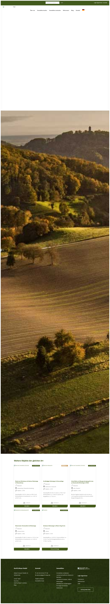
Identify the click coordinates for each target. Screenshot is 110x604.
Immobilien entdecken (62, 573)
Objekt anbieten (39, 578)
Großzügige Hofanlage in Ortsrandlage (53, 481)
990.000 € (26, 549)
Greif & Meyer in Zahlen (20, 583)
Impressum (81, 579)
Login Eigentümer (98, 2)
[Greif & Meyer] (13, 10)
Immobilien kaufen (42, 10)
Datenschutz (81, 581)
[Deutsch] (83, 10)
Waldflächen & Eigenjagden (64, 583)
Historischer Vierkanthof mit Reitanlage (25, 526)
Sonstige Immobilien (62, 585)
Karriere (16, 581)
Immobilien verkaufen (55, 10)
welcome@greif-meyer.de (43, 575)
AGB (79, 583)
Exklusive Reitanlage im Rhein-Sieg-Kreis (54, 526)
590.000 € (54, 506)
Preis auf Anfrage (55, 549)
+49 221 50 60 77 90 (42, 573)
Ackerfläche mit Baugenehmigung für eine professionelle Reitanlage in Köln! (82, 482)
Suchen (62, 2)
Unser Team (17, 578)
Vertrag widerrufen (85, 589)
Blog (72, 10)
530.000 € (26, 506)
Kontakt (105, 2)
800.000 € (82, 506)
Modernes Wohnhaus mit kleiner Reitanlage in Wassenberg (26, 482)
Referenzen (66, 10)
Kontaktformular (39, 581)
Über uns (32, 10)
